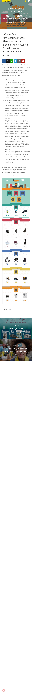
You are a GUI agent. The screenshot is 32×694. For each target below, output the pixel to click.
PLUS (21, 9)
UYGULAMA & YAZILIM (16, 12)
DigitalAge (10, 22)
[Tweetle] (8, 61)
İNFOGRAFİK (12, 9)
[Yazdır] (19, 61)
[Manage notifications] (3, 690)
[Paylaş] (4, 61)
